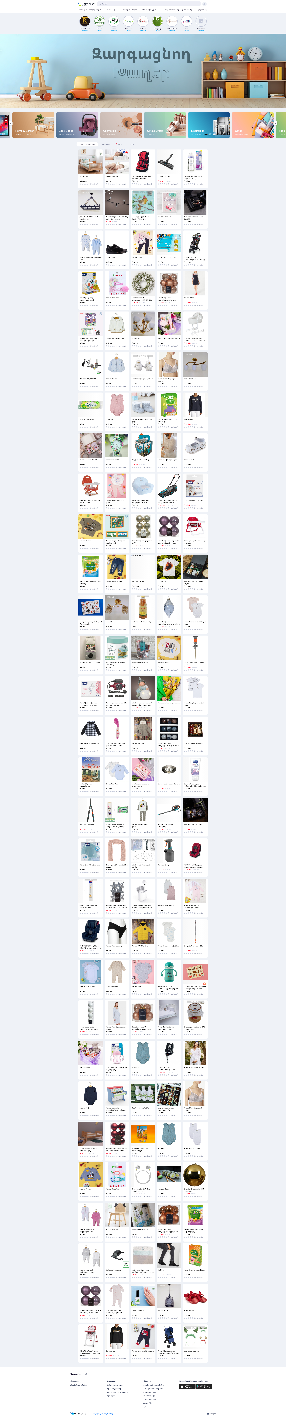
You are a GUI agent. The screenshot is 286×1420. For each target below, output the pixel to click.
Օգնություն (111, 1396)
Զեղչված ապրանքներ (78, 1385)
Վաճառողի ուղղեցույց (115, 1385)
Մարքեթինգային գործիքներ (117, 1392)
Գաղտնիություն (98, 1414)
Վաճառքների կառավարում (153, 1389)
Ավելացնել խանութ (114, 1389)
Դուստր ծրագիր (149, 1396)
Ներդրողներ (147, 1403)
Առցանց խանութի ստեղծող (153, 1385)
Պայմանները (108, 1414)
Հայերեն (213, 1414)
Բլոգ (144, 1406)
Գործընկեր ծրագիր (150, 1392)
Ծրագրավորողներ (150, 1399)
